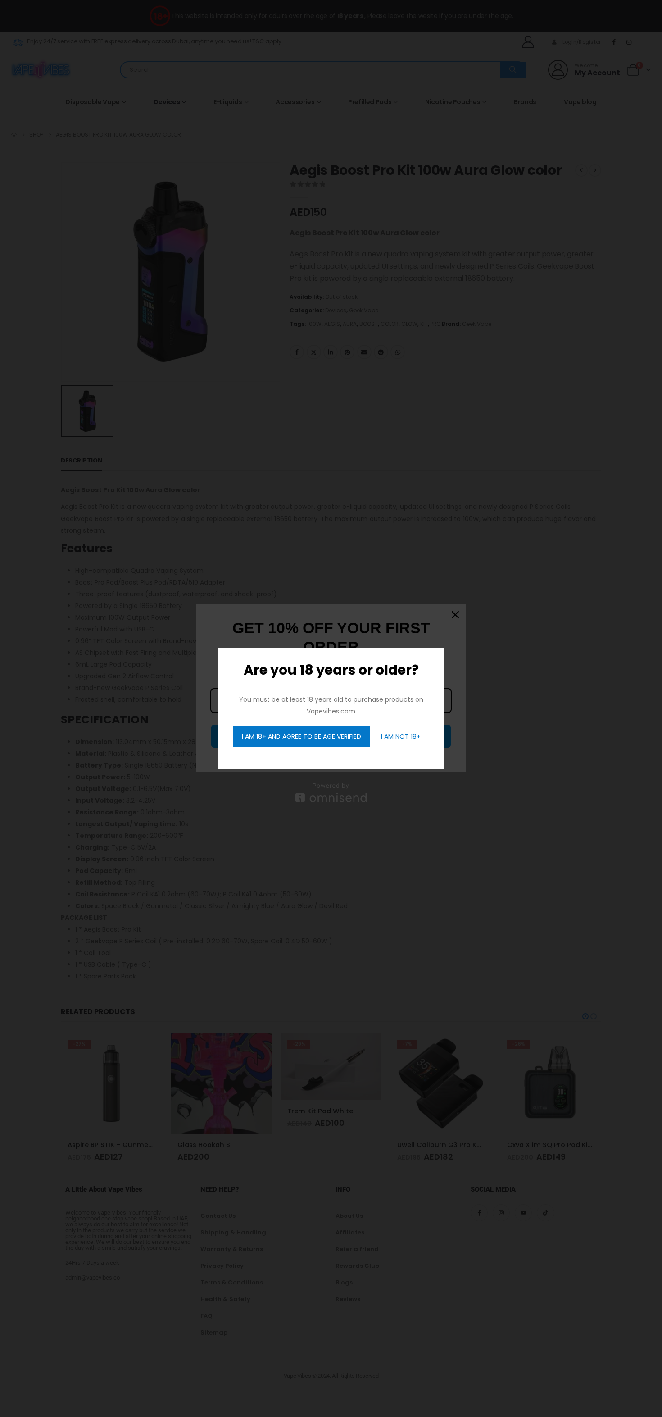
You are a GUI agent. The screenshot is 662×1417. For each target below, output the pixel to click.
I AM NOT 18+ (401, 736)
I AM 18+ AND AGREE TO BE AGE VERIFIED (301, 736)
